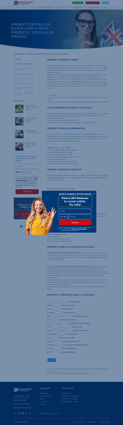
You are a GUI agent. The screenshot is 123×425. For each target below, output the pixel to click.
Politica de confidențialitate (79, 229)
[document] (61, 212)
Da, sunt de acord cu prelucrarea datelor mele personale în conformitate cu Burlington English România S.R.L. (76, 229)
